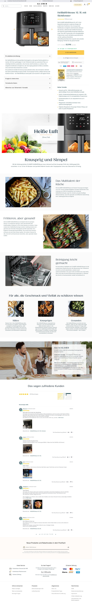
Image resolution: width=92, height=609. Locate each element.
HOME (30, 6)
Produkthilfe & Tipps (57, 591)
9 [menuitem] (52, 534)
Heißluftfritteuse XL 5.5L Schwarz (38, 431)
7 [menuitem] (49, 534)
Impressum (74, 593)
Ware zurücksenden (17, 591)
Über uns (51, 6)
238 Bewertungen (68, 19)
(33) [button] (64, 394)
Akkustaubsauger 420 (37, 588)
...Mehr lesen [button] (61, 417)
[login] (84, 5)
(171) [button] (64, 393)
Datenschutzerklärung (77, 591)
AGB (72, 588)
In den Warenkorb (70, 52)
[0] (87, 5)
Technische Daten (11, 83)
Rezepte (45, 6)
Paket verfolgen (16, 588)
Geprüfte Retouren (57, 6)
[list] (48, 424)
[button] (68, 432)
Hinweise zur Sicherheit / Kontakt (16, 87)
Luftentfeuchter (36, 591)
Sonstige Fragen (16, 593)
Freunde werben (78, 4)
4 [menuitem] (44, 534)
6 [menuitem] (47, 534)
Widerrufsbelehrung (76, 596)
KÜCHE (26, 6)
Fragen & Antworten (12, 78)
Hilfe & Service (37, 6)
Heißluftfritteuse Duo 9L (35, 528)
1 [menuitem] (39, 534)
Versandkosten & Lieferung (59, 593)
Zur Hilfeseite (46, 572)
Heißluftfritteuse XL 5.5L (35, 455)
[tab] (23, 405)
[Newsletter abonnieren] (68, 547)
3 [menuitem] (42, 534)
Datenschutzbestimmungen (63, 552)
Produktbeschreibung (12, 56)
